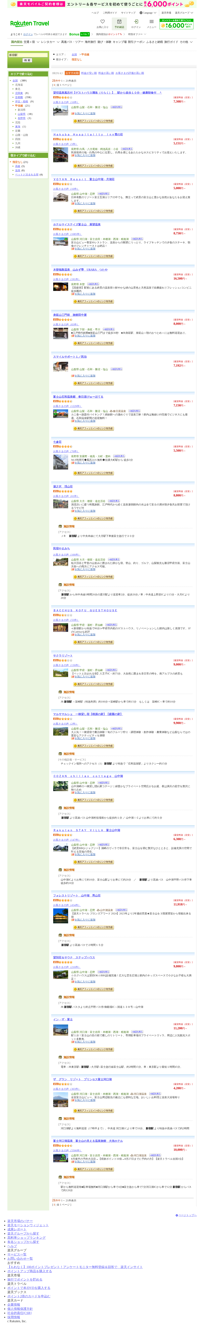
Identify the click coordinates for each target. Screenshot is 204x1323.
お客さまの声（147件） (67, 839)
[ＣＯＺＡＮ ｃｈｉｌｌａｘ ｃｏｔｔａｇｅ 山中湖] (102, 783)
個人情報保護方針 (20, 1308)
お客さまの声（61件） (66, 496)
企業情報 (13, 1304)
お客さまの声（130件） (67, 665)
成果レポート (16, 1229)
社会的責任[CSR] (19, 1313)
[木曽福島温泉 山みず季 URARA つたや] (92, 284)
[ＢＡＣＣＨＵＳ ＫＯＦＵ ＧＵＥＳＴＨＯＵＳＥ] (110, 625)
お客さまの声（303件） (67, 1088)
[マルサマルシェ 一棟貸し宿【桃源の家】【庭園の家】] (115, 729)
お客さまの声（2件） (65, 723)
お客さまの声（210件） (67, 967)
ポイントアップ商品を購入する (29, 1271)
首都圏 (19, 97)
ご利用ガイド (110, 12)
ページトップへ (187, 1215)
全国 (74, 54)
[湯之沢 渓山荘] (112, 501)
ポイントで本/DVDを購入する (28, 1288)
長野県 (22, 118)
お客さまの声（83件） (66, 324)
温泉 (17, 170)
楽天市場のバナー (20, 1221)
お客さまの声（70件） (66, 451)
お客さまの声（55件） (66, 619)
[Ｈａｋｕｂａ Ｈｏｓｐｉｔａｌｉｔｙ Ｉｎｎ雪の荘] (125, 149)
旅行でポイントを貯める (24, 1279)
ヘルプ (95, 12)
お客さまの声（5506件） (67, 1150)
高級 (17, 166)
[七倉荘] (118, 456)
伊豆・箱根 (21, 101)
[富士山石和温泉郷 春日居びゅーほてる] (133, 411)
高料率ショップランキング (26, 1237)
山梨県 (22, 114)
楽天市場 (166, 12)
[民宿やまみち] (112, 560)
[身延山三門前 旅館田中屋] (107, 329)
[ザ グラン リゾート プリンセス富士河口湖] (154, 1094)
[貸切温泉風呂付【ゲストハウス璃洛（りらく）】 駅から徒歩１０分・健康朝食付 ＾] (115, 107)
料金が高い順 (106, 72)
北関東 (19, 93)
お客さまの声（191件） (67, 279)
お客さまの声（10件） (66, 102)
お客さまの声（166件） (67, 554)
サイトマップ (128, 12)
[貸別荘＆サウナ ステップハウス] (102, 972)
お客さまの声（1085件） (67, 234)
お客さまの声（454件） (67, 905)
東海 (17, 126)
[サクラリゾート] (110, 670)
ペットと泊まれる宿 (26, 174)
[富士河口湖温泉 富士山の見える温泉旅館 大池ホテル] (154, 1155)
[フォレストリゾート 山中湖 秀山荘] (120, 910)
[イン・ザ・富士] (136, 1032)
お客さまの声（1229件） (67, 406)
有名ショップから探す (23, 1242)
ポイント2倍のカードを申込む (28, 1296)
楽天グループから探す (23, 1233)
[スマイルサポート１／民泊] (115, 369)
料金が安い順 (89, 72)
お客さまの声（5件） (65, 144)
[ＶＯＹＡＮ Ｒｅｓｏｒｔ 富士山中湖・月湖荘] (102, 194)
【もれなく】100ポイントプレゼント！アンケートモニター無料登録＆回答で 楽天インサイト (75, 1267)
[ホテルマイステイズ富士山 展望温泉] (136, 239)
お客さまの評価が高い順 (130, 72)
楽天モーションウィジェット (28, 1225)
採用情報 (13, 1317)
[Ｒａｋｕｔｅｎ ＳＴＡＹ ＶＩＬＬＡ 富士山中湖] (102, 845)
